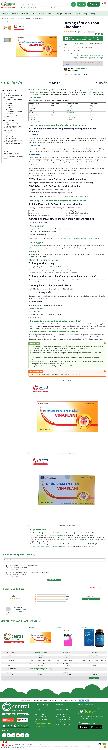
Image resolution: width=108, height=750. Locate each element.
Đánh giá (100, 82)
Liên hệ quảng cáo (40, 726)
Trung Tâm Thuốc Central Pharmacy (92, 92)
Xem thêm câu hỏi (53, 579)
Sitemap (58, 724)
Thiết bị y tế (41, 14)
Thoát (87, 700)
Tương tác (6, 134)
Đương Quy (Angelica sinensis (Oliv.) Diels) (84, 55)
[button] (53, 682)
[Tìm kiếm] (64, 4)
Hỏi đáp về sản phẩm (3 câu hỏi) (19, 554)
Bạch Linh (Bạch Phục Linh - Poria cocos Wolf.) (40, 669)
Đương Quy (32, 157)
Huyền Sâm (32, 149)
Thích (11, 569)
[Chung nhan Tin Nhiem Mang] (99, 744)
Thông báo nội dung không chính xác (44, 720)
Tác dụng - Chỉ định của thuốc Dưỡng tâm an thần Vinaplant (12, 96)
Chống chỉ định (8, 130)
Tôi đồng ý (82, 700)
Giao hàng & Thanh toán (63, 719)
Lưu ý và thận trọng (11, 138)
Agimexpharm (59, 663)
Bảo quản (8, 149)
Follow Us (5, 731)
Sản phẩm (14, 14)
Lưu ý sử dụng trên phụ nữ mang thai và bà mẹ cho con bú (13, 141)
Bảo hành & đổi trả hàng (63, 717)
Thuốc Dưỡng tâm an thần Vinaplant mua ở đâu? (13, 157)
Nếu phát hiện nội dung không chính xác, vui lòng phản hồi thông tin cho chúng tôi (84, 63)
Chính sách (60, 705)
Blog (85, 14)
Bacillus (46, 176)
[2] (99, 150)
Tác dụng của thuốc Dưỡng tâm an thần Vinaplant (13, 112)
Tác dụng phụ (7, 132)
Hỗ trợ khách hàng (41, 705)
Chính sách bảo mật (72, 700)
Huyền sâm (11, 105)
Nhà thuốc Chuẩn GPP (41, 714)
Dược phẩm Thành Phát (79, 43)
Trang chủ (5, 14)
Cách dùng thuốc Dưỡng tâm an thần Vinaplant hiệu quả (13, 127)
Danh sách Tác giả (61, 722)
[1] (66, 142)
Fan (8, 726)
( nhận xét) (15, 601)
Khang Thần (94, 652)
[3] (91, 161)
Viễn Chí (31, 168)
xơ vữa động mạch (93, 140)
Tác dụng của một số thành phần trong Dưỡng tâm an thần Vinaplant (13, 100)
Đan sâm (10, 103)
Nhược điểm (8, 162)
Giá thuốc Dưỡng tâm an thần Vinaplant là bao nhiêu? (11, 154)
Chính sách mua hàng (62, 712)
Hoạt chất (67, 14)
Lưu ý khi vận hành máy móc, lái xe (13, 144)
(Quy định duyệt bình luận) (99, 587)
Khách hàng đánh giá (13, 588)
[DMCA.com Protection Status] (104, 744)
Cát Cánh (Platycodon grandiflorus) (92, 58)
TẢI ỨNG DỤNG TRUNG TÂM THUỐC (89, 723)
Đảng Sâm (70, 106)
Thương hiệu (77, 14)
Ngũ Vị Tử (70, 110)
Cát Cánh (70, 108)
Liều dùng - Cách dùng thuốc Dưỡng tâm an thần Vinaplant (12, 119)
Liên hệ (92, 14)
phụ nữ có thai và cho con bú (90, 280)
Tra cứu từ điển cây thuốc (28, 8)
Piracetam (67, 668)
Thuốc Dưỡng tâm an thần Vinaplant (41, 90)
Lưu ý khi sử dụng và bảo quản (11, 136)
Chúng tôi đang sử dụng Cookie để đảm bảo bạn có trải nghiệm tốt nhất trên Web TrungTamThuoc (48, 700)
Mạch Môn (70, 113)
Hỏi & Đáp (54, 82)
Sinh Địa (69, 119)
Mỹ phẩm (24, 14)
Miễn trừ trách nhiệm (41, 717)
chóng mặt (45, 92)
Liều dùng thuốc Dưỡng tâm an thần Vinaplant (13, 123)
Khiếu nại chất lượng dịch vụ (43, 723)
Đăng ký (94, 4)
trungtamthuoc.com (35, 94)
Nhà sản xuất (7, 151)
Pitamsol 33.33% (67, 652)
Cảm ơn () (22, 611)
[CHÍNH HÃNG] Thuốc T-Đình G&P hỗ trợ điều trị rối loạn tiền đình (78, 238)
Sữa (32, 14)
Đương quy (10, 107)
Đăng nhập (81, 4)
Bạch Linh (32, 119)
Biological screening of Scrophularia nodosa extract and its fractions (73, 539)
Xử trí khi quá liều (10, 147)
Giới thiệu (37, 709)
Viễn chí (10, 109)
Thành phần (7, 93)
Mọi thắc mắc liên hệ (85, 705)
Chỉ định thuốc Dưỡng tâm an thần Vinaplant (12, 115)
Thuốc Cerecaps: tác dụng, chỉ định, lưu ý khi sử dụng (72, 196)
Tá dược (59, 14)
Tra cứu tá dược (56, 8)
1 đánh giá (83, 32)
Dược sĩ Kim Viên (81, 68)
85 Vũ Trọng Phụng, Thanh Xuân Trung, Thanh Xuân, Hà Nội (92, 717)
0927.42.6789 (89, 712)
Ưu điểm (7, 160)
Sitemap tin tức (66, 724)
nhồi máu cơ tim (37, 140)
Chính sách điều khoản (62, 709)
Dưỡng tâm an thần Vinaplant (40, 652)
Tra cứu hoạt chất (44, 8)
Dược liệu (51, 14)
